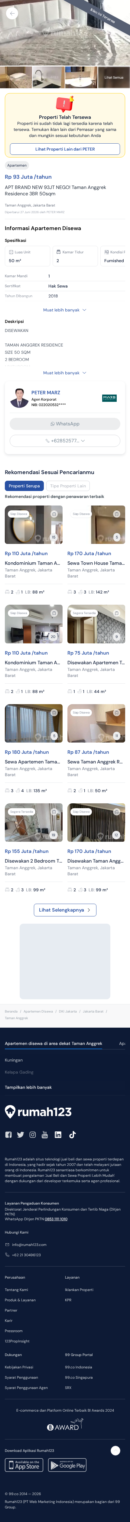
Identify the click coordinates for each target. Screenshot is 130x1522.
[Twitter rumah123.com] (20, 1134)
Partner (11, 1310)
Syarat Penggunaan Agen (26, 1387)
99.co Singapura (79, 1377)
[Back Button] (12, 13)
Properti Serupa (24, 486)
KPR (68, 1300)
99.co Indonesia (78, 1367)
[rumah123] (65, 1112)
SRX (68, 1387)
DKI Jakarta (68, 1011)
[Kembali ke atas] (115, 1450)
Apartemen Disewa (38, 1011)
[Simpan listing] (54, 514)
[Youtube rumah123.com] (44, 1134)
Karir (8, 1320)
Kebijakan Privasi (19, 1367)
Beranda (11, 1011)
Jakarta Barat (93, 1011)
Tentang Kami (16, 1289)
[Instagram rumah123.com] (32, 1134)
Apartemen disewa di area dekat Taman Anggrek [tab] (53, 1043)
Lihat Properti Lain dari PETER (65, 149)
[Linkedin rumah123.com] (58, 1135)
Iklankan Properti (79, 1289)
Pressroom (14, 1330)
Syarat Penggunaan (21, 1377)
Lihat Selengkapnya (61, 910)
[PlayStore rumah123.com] (67, 1465)
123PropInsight (17, 1341)
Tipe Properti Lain (68, 486)
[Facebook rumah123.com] (8, 1134)
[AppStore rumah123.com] (24, 1465)
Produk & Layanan (20, 1300)
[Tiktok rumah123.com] (72, 1135)
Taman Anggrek (16, 1018)
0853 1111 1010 (56, 1219)
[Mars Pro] (109, 398)
